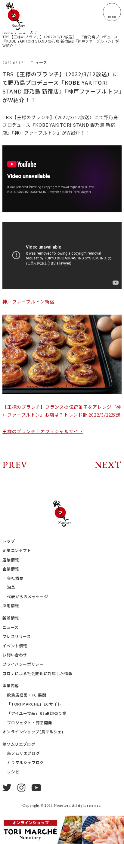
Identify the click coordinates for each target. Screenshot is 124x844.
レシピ (13, 772)
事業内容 (10, 685)
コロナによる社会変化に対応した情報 (37, 673)
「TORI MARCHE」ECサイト (34, 704)
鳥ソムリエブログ (23, 753)
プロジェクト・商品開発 (29, 722)
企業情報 (10, 569)
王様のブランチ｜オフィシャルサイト (42, 431)
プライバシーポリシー (23, 664)
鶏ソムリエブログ (18, 744)
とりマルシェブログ (25, 762)
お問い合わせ (14, 655)
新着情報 (10, 618)
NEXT (108, 465)
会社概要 (15, 578)
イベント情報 (14, 646)
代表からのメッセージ (27, 596)
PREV (15, 465)
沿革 (11, 587)
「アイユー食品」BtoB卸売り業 (36, 713)
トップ (8, 541)
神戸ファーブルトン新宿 (28, 301)
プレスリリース (16, 636)
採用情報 (10, 605)
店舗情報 (10, 560)
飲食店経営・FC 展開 (26, 695)
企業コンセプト (16, 550)
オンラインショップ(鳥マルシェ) (32, 732)
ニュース (10, 627)
